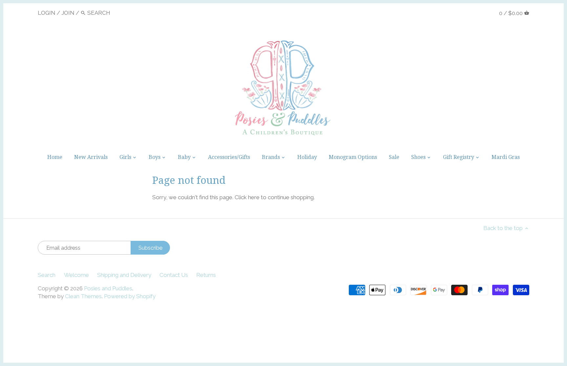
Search (46, 275)
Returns (206, 275)
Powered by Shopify (130, 296)
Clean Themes (83, 296)
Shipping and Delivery (124, 275)
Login (46, 13)
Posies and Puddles (108, 288)
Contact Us (173, 275)
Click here (247, 197)
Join (67, 13)
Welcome (76, 275)
